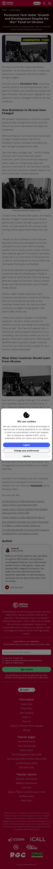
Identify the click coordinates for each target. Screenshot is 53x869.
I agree (26, 445)
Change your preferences (26, 450)
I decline (26, 456)
